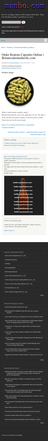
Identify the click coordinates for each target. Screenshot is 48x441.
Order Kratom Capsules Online (11, 68)
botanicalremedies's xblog (38, 134)
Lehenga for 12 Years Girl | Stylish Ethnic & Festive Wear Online (22, 327)
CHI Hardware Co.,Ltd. (12, 288)
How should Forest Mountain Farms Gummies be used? (22, 411)
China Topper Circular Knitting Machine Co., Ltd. (20, 280)
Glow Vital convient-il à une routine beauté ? (19, 407)
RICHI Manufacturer (11, 272)
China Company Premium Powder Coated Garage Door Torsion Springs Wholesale (22, 344)
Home (3, 47)
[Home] (23, 6)
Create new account (13, 27)
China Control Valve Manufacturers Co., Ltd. (19, 284)
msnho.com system (16, 435)
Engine (15, 145)
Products (10, 47)
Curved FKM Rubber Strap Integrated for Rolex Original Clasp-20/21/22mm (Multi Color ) (22, 350)
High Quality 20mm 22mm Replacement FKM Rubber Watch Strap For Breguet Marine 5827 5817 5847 (24, 321)
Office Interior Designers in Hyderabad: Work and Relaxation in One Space (24, 385)
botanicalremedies (14, 63)
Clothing (6, 143)
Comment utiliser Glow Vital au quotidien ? (18, 415)
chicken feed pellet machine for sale (16, 307)
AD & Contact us (9, 230)
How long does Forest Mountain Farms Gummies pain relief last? (23, 402)
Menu (3, 40)
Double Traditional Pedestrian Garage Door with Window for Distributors (24, 338)
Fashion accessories (16, 143)
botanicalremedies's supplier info (36, 132)
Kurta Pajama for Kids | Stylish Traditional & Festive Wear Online (23, 332)
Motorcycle (7, 145)
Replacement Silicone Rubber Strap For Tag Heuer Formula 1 (24, 355)
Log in (4, 27)
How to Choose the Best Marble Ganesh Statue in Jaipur (22, 419)
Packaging (21, 145)
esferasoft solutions (11, 260)
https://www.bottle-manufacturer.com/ (15, 156)
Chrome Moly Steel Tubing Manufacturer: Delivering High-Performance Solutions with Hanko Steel (23, 391)
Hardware (35, 143)
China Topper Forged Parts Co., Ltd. (16, 292)
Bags (29, 143)
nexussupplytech (10, 268)
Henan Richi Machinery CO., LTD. (15, 255)
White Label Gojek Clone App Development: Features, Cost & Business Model (24, 396)
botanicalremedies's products (24, 47)
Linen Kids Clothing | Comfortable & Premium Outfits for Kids (24, 317)
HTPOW (7, 264)
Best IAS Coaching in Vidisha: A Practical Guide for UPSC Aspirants (23, 379)
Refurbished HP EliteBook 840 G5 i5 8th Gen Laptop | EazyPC (22, 312)
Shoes (25, 143)
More (42, 295)
